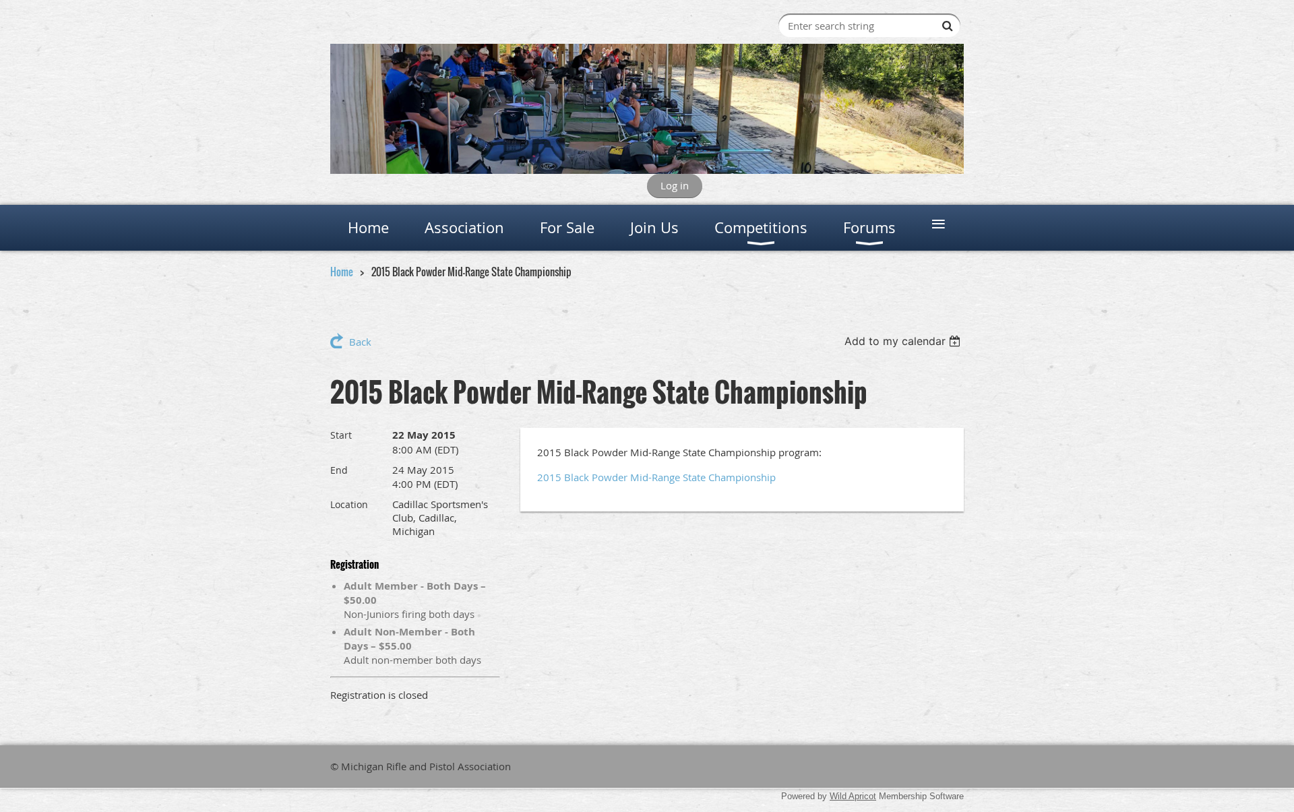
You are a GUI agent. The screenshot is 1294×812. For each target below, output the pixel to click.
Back (360, 341)
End (339, 470)
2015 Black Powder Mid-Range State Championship (656, 477)
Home (341, 271)
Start (341, 435)
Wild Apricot (853, 796)
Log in (674, 185)
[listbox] (904, 341)
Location (349, 504)
